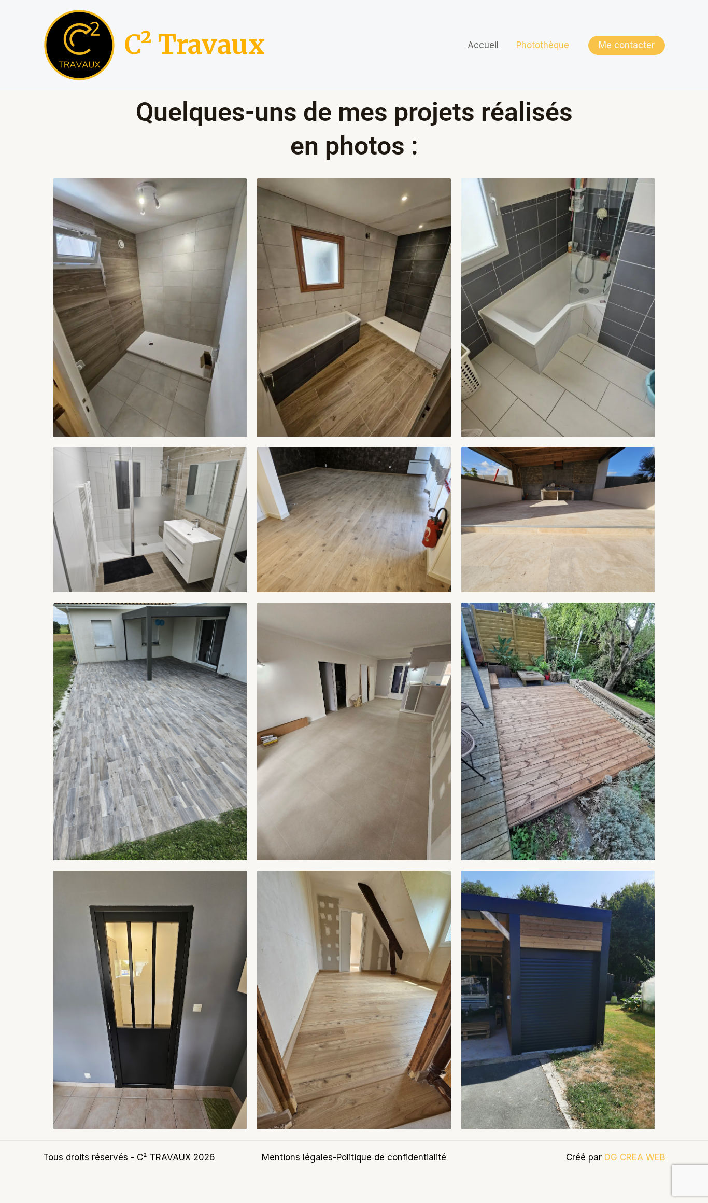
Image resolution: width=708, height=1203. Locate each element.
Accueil (483, 45)
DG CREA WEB (634, 1157)
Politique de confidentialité (391, 1157)
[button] (626, 45)
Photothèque (542, 45)
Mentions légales (297, 1157)
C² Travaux (194, 45)
